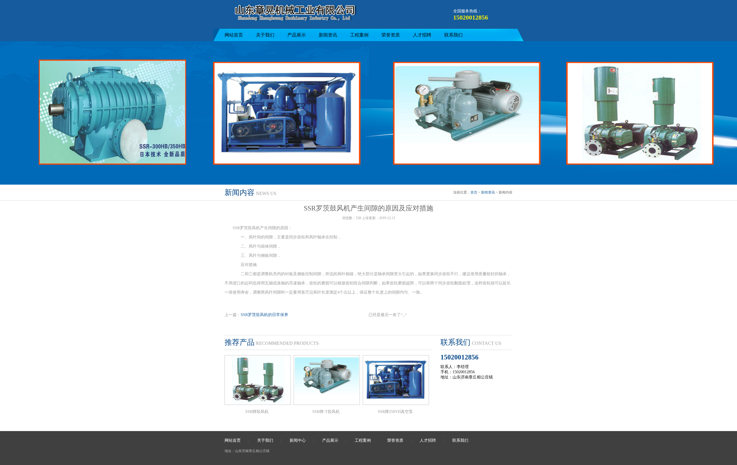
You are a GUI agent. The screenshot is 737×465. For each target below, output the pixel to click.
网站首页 (234, 34)
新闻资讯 (328, 34)
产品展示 (296, 34)
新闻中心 (298, 440)
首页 (473, 192)
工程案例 (359, 34)
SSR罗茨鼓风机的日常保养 (264, 315)
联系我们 (453, 34)
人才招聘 (422, 34)
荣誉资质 (390, 34)
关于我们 (265, 34)
